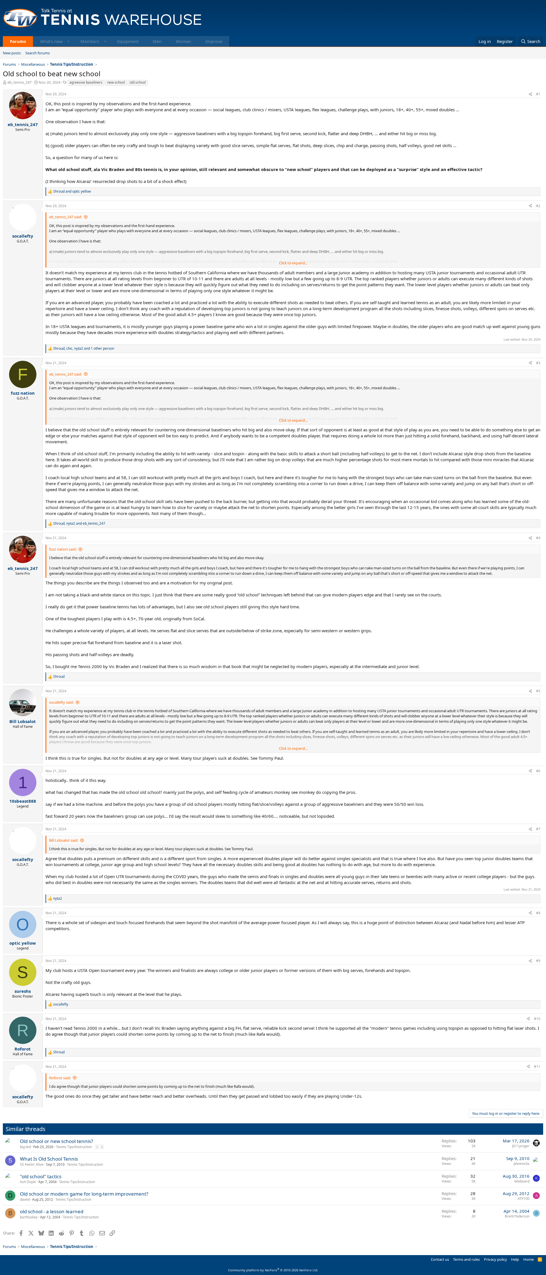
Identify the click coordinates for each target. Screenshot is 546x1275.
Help (515, 1259)
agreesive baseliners (85, 82)
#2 (538, 205)
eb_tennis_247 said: (65, 216)
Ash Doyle (28, 1181)
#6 (538, 771)
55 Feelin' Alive (32, 1164)
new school (116, 82)
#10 (537, 1018)
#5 (538, 691)
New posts (12, 52)
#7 (538, 829)
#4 (538, 537)
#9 (538, 960)
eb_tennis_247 (19, 82)
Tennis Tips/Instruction (74, 1146)
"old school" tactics (40, 1176)
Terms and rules (466, 1259)
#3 (538, 363)
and (72, 191)
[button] (68, 41)
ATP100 (524, 1198)
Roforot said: (60, 1077)
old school (138, 82)
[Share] (530, 94)
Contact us (440, 1259)
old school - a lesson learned (51, 1211)
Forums (18, 41)
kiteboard (522, 1181)
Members (89, 41)
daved (25, 1199)
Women (183, 41)
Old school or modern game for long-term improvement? (84, 1193)
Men (157, 41)
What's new (51, 41)
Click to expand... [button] (293, 262)
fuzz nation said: (62, 549)
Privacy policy (495, 1259)
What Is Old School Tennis (49, 1158)
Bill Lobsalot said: (63, 840)
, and (79, 523)
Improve (213, 41)
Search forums (37, 52)
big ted (25, 1146)
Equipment (127, 41)
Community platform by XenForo (273, 1270)
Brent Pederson (517, 1216)
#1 (538, 94)
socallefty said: (61, 702)
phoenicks (522, 1163)
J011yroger (521, 1146)
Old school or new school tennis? (56, 1141)
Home (528, 1259)
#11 (537, 1066)
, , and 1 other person (83, 348)
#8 (538, 913)
